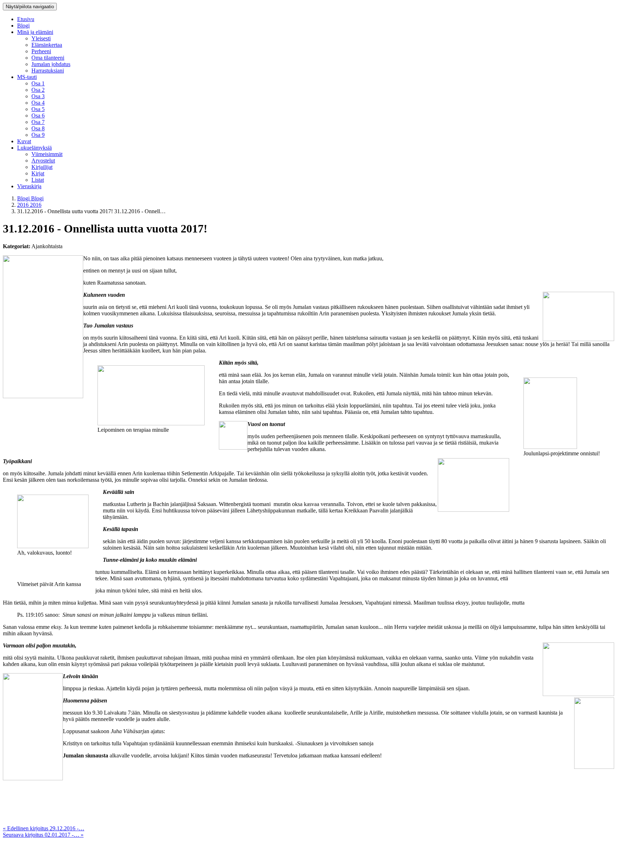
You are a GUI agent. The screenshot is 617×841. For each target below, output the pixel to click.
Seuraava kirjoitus (43, 835)
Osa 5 (38, 109)
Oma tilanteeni (47, 58)
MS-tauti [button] (27, 77)
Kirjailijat (41, 167)
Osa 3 (38, 96)
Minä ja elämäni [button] (35, 32)
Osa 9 (38, 135)
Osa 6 (38, 115)
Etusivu (25, 19)
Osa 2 (38, 90)
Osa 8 (38, 128)
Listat (37, 180)
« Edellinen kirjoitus (43, 828)
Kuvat (24, 141)
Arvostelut (43, 160)
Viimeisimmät (46, 154)
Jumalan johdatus (50, 64)
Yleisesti (41, 38)
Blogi (23, 25)
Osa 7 (38, 122)
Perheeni (41, 51)
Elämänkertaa (46, 45)
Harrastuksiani (47, 70)
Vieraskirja (29, 186)
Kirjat (37, 173)
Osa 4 (38, 103)
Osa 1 (38, 83)
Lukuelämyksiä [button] (34, 148)
